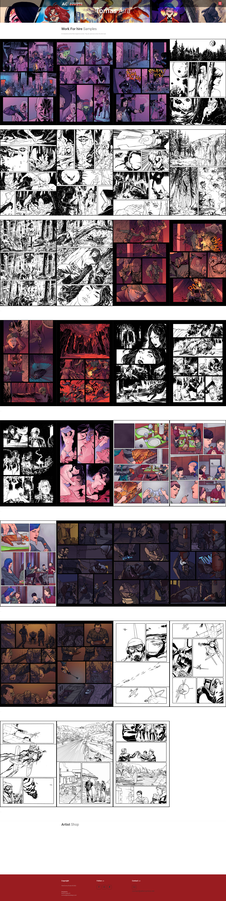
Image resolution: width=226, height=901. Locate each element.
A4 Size (81, 868)
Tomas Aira (73, 868)
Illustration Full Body (113, 865)
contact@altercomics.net (134, 887)
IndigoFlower (85, 678)
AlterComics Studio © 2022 (68, 885)
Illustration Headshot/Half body (77, 865)
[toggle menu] (223, 1)
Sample (28, 96)
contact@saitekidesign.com (69, 895)
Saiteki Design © (65, 893)
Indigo (85, 577)
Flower (141, 678)
